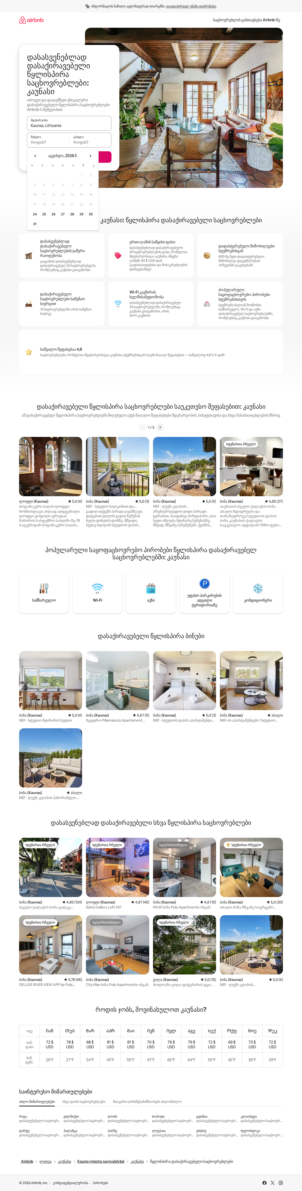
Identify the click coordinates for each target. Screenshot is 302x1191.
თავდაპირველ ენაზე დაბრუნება (191, 6)
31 (35, 224)
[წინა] (142, 427)
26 (53, 214)
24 (35, 214)
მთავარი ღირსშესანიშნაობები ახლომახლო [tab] (147, 1101)
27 (63, 214)
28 (72, 214)
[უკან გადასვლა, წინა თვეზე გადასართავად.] (35, 155)
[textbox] (48, 142)
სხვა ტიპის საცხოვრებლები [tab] (84, 1101)
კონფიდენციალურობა (70, 1183)
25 (44, 214)
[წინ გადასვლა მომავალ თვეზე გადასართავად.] (90, 155)
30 (91, 214)
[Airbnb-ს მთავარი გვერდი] (31, 19)
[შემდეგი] (160, 427)
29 (81, 214)
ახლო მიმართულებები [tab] (37, 1101)
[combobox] (69, 125)
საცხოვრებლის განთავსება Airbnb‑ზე (246, 19)
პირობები (100, 1183)
